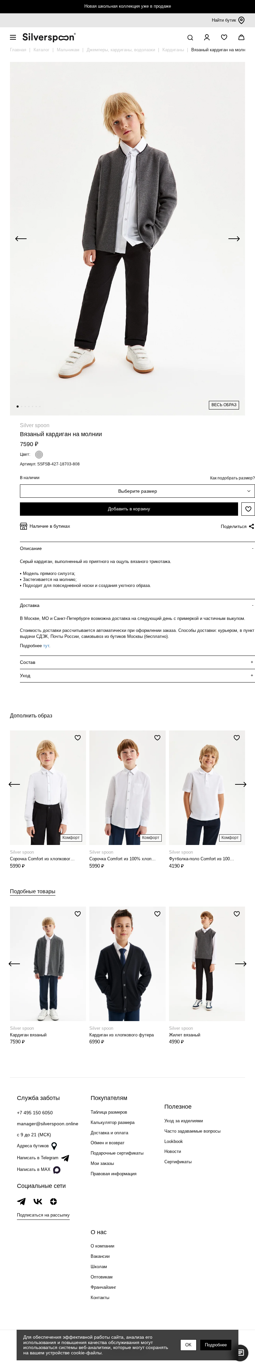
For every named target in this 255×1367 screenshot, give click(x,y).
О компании (102, 1245)
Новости (172, 1151)
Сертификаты (178, 1161)
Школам (99, 1266)
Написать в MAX (33, 1169)
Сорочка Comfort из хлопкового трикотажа (43, 858)
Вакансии (100, 1256)
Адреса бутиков (33, 1145)
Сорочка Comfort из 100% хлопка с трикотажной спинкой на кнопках (122, 858)
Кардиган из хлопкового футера (121, 1034)
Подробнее (216, 1344)
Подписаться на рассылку (43, 1215)
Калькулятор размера (112, 1122)
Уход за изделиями (183, 1120)
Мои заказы (102, 1163)
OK (188, 1344)
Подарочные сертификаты (117, 1153)
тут (46, 645)
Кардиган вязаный (28, 1034)
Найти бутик (224, 20)
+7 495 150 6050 (35, 1112)
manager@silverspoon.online (47, 1123)
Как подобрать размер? (232, 478)
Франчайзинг (103, 1287)
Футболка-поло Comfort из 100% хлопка (202, 858)
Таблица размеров (109, 1112)
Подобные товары (32, 891)
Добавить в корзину (129, 508)
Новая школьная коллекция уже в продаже (127, 6)
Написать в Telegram (37, 1157)
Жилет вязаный (184, 1034)
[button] (18, 407)
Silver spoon (34, 425)
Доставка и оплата (109, 1132)
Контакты (100, 1297)
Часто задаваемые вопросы (192, 1131)
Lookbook (173, 1141)
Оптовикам (102, 1276)
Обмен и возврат (108, 1142)
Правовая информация (113, 1173)
